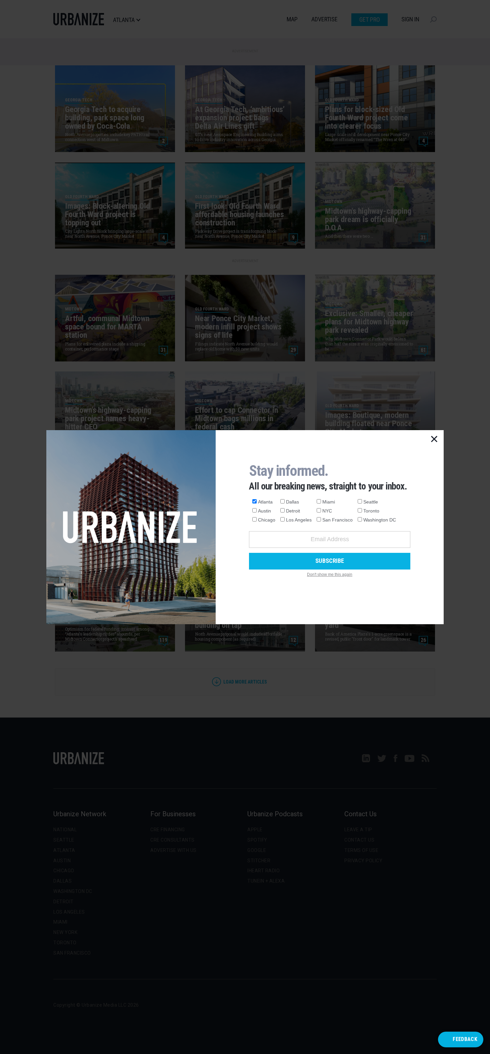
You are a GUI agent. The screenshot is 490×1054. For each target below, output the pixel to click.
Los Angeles (299, 519)
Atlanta (265, 501)
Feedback (465, 1039)
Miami (328, 501)
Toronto (371, 510)
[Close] (434, 439)
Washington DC (379, 519)
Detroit (293, 510)
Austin (264, 510)
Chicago (266, 519)
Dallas (292, 501)
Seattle (370, 501)
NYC (327, 510)
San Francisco (337, 519)
